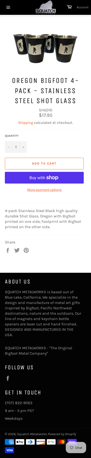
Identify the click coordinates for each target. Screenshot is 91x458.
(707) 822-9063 (18, 402)
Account (83, 7)
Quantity (11, 135)
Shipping (25, 122)
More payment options (44, 190)
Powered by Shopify (62, 434)
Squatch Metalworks (32, 434)
